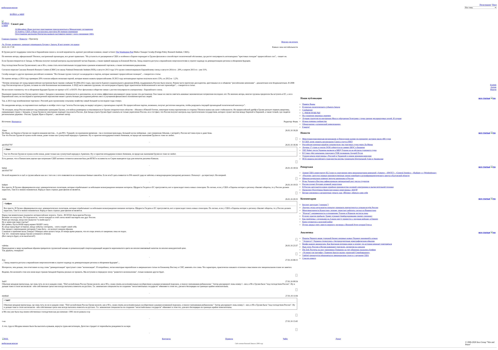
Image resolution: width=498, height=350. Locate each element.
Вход (494, 5)
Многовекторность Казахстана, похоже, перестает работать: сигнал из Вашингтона (339, 210)
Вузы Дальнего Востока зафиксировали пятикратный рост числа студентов (335, 181)
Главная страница (9, 39)
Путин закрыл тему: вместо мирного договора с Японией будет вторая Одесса (337, 225)
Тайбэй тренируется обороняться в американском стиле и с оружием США (335, 255)
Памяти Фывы (308, 104)
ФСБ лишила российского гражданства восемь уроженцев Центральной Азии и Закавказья (342, 159)
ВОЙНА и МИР (17, 14)
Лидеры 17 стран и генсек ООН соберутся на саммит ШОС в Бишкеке (333, 147)
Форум (493, 89)
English (493, 85)
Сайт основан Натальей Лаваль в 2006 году (249, 343)
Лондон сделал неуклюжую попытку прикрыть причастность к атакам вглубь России (340, 207)
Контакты (166, 339)
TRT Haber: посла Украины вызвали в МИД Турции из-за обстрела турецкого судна (339, 150)
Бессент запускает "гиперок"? (315, 205)
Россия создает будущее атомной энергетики (322, 184)
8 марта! (306, 127)
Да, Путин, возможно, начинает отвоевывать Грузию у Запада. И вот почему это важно (40, 44)
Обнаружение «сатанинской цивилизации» (321, 124)
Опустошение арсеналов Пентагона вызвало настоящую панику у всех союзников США (54, 34)
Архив (493, 87)
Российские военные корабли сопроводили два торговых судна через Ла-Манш (337, 144)
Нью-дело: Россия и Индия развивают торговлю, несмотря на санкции (333, 247)
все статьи (484, 98)
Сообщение (307, 110)
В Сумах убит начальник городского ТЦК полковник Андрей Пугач (332, 153)
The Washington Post (124, 52)
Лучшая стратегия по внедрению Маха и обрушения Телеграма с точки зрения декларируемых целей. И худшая (351, 118)
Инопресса (16, 121)
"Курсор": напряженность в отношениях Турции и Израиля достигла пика (335, 213)
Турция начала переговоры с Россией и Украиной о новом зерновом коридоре (337, 156)
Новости (23, 39)
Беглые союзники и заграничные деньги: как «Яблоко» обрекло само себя (335, 193)
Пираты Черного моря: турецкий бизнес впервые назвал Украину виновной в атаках (340, 238)
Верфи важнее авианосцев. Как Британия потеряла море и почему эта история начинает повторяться (347, 244)
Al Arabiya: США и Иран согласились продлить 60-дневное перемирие (46, 32)
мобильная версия (9, 7)
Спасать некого (309, 258)
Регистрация (485, 5)
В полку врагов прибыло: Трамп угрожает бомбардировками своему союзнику (337, 216)
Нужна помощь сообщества (314, 121)
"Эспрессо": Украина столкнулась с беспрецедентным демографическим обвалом (338, 241)
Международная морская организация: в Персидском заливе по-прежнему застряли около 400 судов (346, 139)
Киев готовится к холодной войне (317, 222)
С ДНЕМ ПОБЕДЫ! (311, 113)
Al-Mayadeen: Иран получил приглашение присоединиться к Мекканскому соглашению (54, 29)
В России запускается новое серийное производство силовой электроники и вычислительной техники (348, 187)
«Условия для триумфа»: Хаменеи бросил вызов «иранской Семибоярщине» (336, 252)
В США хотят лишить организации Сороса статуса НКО (327, 142)
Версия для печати (289, 42)
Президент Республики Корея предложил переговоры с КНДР (330, 190)
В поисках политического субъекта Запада (321, 107)
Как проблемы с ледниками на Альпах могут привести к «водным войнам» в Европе (340, 219)
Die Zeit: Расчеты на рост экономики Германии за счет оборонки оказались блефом (339, 250)
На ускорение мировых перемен (316, 116)
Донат (338, 339)
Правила (229, 339)
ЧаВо (285, 339)
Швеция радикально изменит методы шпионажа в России (328, 178)
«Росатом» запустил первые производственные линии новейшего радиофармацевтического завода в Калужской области (356, 175)
